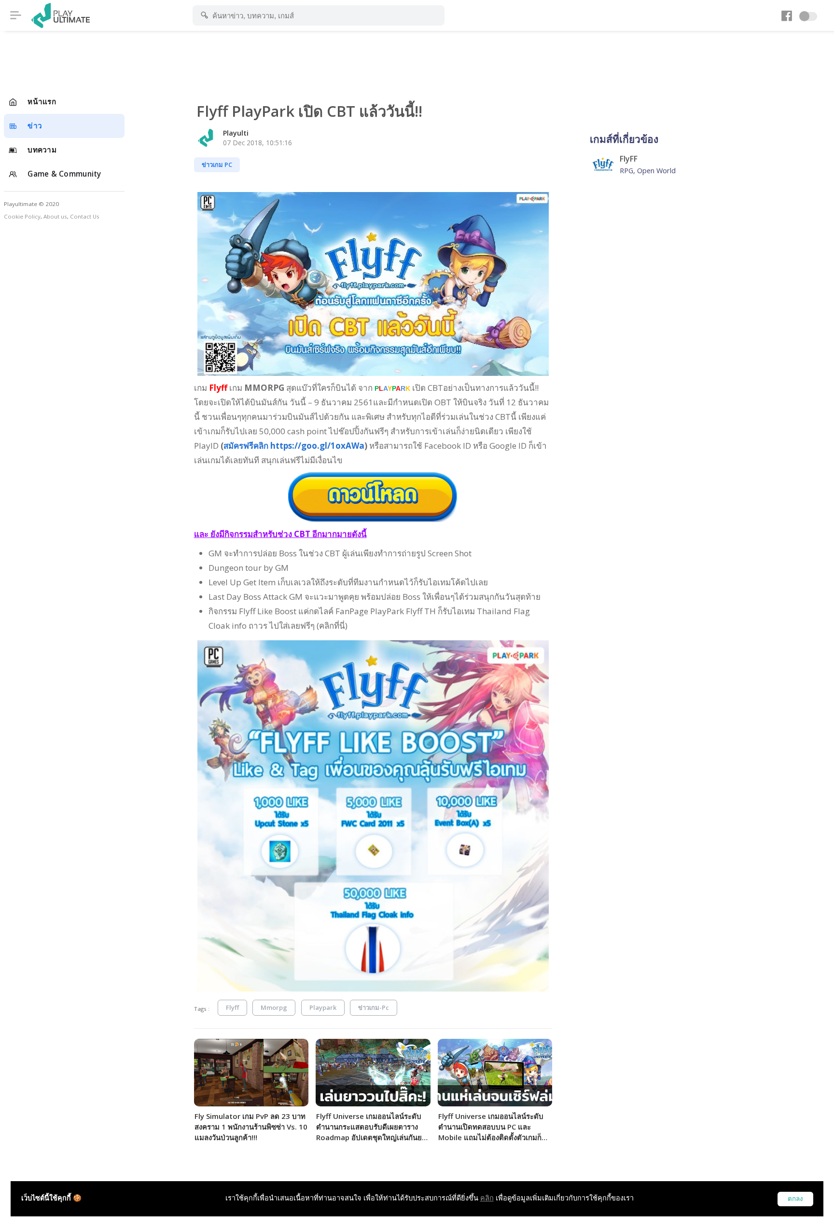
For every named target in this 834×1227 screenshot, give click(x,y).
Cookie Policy (22, 216)
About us (55, 216)
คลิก (487, 1197)
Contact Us (84, 216)
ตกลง (795, 1198)
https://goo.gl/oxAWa (293, 445)
